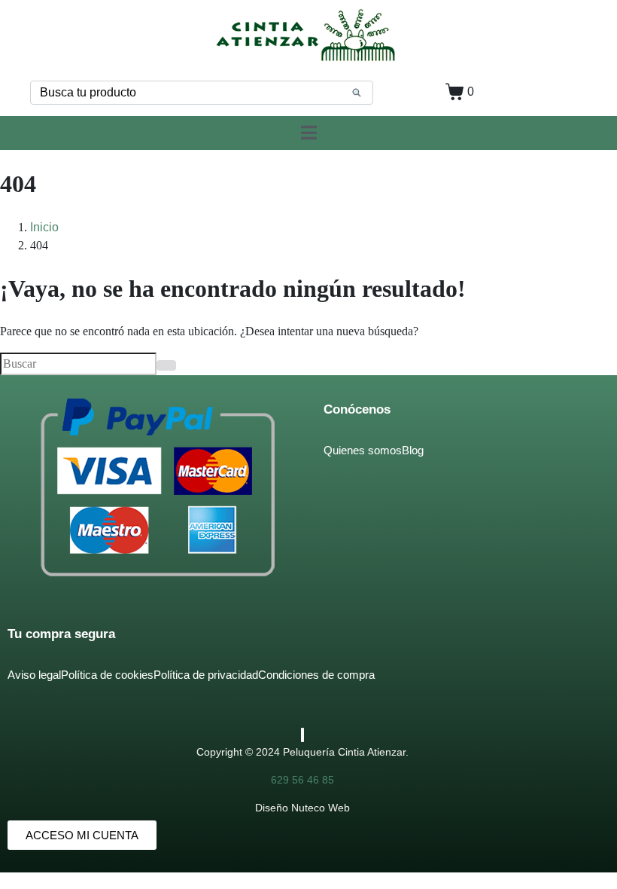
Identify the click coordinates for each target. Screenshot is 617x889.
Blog (413, 450)
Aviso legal (34, 674)
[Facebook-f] (301, 735)
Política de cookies (107, 674)
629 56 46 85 (302, 780)
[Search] (356, 92)
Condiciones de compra (316, 674)
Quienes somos (363, 450)
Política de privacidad (205, 674)
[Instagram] (303, 735)
